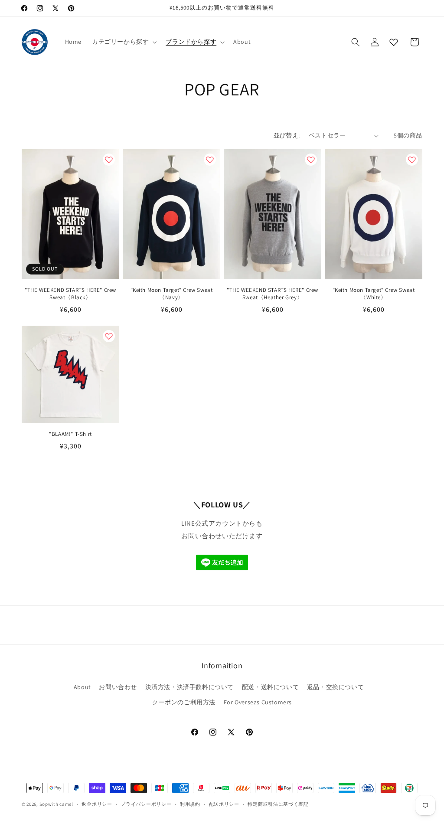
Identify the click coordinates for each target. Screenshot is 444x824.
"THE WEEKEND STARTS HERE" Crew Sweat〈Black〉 (70, 294)
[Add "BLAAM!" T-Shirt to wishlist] (109, 336)
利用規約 (190, 804)
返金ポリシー (97, 804)
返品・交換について (335, 687)
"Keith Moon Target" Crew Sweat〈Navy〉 (172, 294)
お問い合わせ (118, 687)
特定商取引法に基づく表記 (278, 804)
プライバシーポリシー (146, 804)
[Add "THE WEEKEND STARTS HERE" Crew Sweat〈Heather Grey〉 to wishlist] (311, 160)
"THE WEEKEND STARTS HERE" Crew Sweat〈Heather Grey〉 (272, 294)
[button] (123, 42)
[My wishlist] (393, 42)
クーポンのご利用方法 (183, 702)
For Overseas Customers (258, 702)
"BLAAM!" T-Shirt (70, 434)
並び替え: (287, 135)
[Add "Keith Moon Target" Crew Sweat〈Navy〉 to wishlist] (210, 160)
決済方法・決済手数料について (189, 687)
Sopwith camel (56, 804)
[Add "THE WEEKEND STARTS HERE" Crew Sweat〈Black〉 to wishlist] (109, 160)
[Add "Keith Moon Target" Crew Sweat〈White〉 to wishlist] (412, 160)
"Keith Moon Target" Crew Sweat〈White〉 (374, 294)
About (82, 687)
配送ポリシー (224, 804)
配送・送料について (270, 687)
